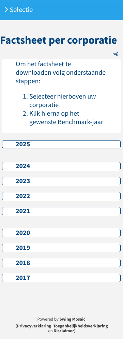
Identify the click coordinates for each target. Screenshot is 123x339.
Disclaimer (63, 331)
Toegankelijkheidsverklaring (80, 326)
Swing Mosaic (73, 319)
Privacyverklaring (34, 326)
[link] (61, 144)
